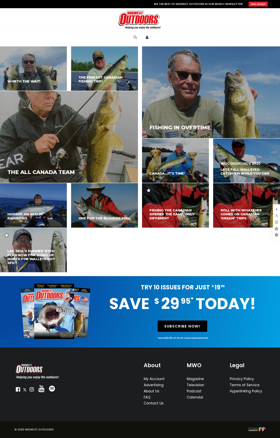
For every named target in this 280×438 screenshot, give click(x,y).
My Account (154, 378)
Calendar (195, 397)
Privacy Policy (242, 378)
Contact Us (154, 403)
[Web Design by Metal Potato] (257, 430)
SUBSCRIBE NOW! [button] (182, 326)
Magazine (195, 378)
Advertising (154, 385)
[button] (18, 390)
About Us (151, 391)
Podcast (194, 391)
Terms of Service (245, 385)
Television (195, 385)
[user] (147, 37)
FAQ (147, 397)
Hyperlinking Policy (246, 391)
